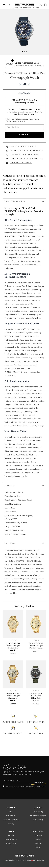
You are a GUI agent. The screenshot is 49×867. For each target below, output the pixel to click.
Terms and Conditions (10, 819)
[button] (24, 201)
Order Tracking (38, 811)
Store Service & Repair (38, 815)
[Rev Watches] (24, 5)
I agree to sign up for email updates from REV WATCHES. (25, 786)
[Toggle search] (9, 5)
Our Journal (38, 835)
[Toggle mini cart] (45, 5)
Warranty (11, 823)
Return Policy (10, 815)
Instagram (38, 839)
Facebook (38, 843)
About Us (11, 835)
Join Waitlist (24, 135)
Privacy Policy (11, 843)
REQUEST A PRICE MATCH (21, 163)
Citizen (13, 641)
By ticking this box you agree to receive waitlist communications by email (23, 120)
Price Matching (38, 819)
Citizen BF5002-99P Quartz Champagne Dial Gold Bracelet (36, 646)
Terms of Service (11, 839)
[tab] (23, 51)
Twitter (38, 847)
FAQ (10, 811)
